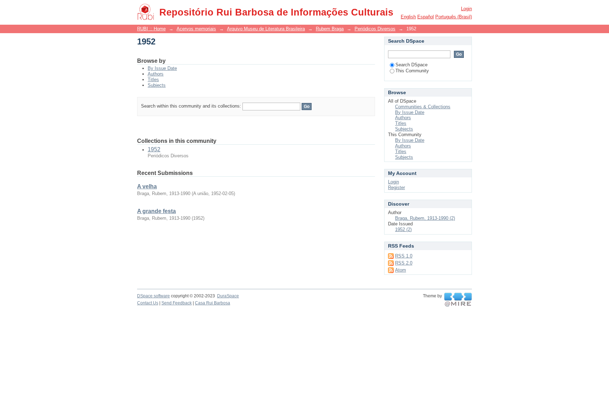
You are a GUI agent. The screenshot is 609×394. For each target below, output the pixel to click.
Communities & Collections (422, 106)
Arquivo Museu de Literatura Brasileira (266, 28)
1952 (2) (403, 229)
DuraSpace (228, 295)
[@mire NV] (458, 299)
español (425, 16)
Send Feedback (176, 303)
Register (396, 187)
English (408, 16)
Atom (400, 270)
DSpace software (153, 295)
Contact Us (147, 303)
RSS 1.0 (403, 256)
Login (466, 8)
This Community (412, 70)
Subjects (157, 85)
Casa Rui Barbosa (212, 303)
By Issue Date (162, 68)
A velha (147, 186)
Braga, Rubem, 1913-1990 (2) (425, 218)
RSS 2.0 (403, 263)
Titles (153, 79)
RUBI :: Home (151, 28)
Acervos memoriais (196, 28)
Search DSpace (411, 64)
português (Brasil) (453, 16)
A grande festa (156, 211)
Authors (156, 74)
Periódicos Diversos (375, 28)
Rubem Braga (330, 28)
